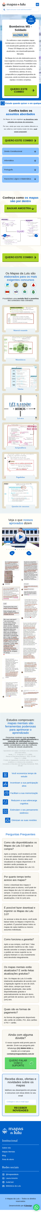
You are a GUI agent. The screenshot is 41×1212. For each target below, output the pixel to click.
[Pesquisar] (4, 10)
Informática (9, 160)
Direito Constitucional (13, 151)
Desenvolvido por (20, 1206)
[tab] (20, 151)
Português (8, 170)
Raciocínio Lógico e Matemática (17, 179)
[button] (5, 235)
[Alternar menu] (37, 4)
